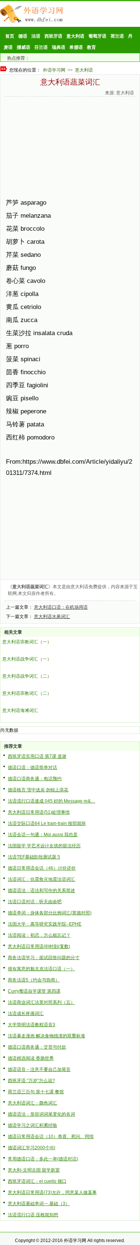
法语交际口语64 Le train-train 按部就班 (47, 823)
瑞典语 (58, 47)
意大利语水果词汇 (52, 616)
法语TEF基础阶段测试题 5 (34, 857)
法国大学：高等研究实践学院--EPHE (44, 924)
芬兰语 (41, 47)
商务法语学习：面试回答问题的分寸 (44, 957)
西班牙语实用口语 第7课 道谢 (37, 756)
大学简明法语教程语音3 (31, 1024)
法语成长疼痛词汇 (26, 1013)
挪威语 (23, 47)
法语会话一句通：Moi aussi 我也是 (43, 834)
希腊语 (76, 47)
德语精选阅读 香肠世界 (31, 1058)
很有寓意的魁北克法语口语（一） (41, 968)
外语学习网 (54, 70)
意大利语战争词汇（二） (27, 676)
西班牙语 (53, 36)
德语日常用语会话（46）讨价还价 (42, 868)
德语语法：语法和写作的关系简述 (41, 890)
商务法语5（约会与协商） (34, 980)
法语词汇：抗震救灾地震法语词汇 (41, 879)
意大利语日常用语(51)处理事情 (39, 812)
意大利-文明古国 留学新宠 (34, 1170)
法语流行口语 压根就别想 (33, 1214)
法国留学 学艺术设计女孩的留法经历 (44, 845)
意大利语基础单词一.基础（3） (39, 1203)
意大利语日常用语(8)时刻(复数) (39, 946)
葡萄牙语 (97, 36)
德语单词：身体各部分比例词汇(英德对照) (49, 912)
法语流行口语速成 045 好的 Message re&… (51, 801)
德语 (22, 36)
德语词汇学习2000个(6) (31, 1147)
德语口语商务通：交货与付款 (37, 1047)
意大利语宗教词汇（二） (27, 693)
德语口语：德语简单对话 (32, 767)
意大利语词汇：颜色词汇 (32, 1103)
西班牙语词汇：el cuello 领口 (37, 1181)
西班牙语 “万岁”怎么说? (31, 1080)
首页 (9, 36)
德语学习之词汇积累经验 (32, 1125)
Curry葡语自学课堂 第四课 (34, 991)
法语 (35, 36)
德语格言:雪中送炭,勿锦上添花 (38, 789)
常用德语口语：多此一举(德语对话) (43, 1159)
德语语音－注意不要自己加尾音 (39, 1069)
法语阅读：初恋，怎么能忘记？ (39, 935)
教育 (91, 47)
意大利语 (75, 36)
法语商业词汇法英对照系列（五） (41, 1002)
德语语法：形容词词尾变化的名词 (41, 1114)
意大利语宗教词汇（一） (27, 641)
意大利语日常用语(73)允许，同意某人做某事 (52, 1192)
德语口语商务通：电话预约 (35, 778)
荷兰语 (117, 36)
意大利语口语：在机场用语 (61, 607)
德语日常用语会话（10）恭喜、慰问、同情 (51, 1136)
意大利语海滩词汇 (20, 710)
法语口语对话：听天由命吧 (35, 901)
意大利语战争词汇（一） (27, 659)
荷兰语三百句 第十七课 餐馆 (36, 1091)
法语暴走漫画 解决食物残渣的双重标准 (46, 1035)
